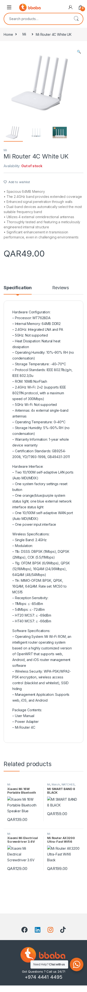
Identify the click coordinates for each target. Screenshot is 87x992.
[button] (79, 52)
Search (76, 18)
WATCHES (68, 784)
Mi (24, 34)
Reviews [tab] (60, 288)
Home (8, 34)
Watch (55, 784)
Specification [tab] (18, 288)
